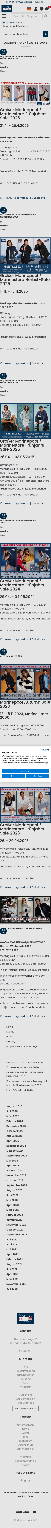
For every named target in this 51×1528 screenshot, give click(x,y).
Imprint (45, 750)
